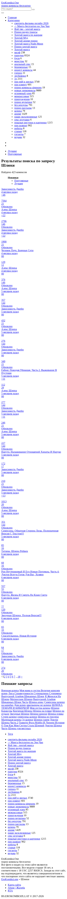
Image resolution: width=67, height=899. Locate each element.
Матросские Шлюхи (21, 699)
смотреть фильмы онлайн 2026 (31, 23)
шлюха (18, 110)
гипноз (18, 73)
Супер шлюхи (9, 716)
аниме (17, 113)
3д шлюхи (27, 719)
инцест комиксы (23, 70)
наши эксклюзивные (25, 116)
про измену (20, 84)
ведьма (18, 137)
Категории (14, 20)
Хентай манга (22, 49)
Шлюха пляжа (55, 713)
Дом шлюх (20, 705)
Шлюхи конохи (38, 713)
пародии (19, 55)
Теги (10, 734)
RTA (10, 890)
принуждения (22, 99)
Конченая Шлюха (22, 711)
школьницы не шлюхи (39, 705)
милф (17, 52)
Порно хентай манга (25, 46)
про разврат (20, 125)
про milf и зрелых (24, 81)
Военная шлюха (10, 690)
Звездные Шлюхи (19, 713)
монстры (19, 61)
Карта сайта (14, 884)
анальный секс (22, 64)
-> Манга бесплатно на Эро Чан (32, 26)
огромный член (23, 93)
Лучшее (18, 183)
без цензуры (21, 105)
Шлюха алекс (36, 702)
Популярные (15, 154)
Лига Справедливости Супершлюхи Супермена (34, 693)
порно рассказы (23, 108)
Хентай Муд (21, 37)
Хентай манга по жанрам (28, 35)
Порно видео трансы (25, 32)
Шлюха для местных (19, 728)
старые (18, 131)
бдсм (17, 58)
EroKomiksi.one (9, 879)
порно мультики (23, 102)
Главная (12, 17)
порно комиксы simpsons (28, 87)
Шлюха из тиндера (48, 716)
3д (15, 78)
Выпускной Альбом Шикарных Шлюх (22, 696)
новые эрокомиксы (24, 90)
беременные (21, 67)
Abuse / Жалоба (16, 887)
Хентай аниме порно (26, 40)
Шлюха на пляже (42, 711)
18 (19, 676)
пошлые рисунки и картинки (30, 122)
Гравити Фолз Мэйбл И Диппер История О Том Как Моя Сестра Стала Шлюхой (32, 724)
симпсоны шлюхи (27, 716)
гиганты (19, 134)
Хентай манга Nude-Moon (28, 43)
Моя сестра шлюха (40, 708)
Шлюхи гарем (41, 719)
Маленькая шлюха (11, 719)
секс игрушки (22, 119)
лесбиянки (20, 75)
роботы (18, 128)
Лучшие (12, 151)
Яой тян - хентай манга (27, 29)
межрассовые (21, 96)
